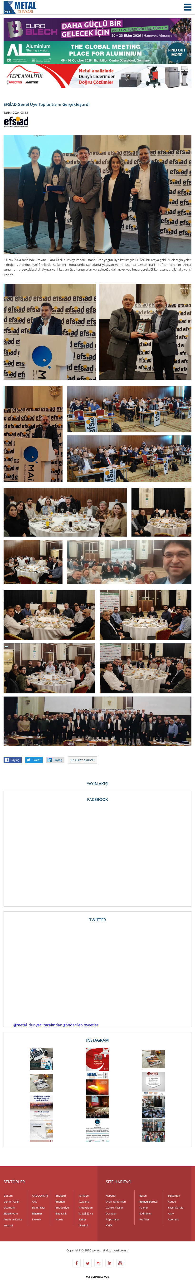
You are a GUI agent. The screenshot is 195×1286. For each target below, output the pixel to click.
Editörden (174, 1195)
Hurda (59, 1219)
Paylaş (15, 760)
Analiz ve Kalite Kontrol (13, 1220)
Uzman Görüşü (148, 1201)
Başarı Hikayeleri (145, 1196)
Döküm (8, 1195)
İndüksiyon (86, 1207)
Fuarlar (143, 1207)
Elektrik (36, 1219)
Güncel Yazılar (114, 1207)
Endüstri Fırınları (61, 1196)
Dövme (36, 1213)
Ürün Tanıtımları (116, 1201)
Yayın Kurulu (176, 1207)
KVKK (109, 1225)
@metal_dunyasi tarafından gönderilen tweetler (55, 1025)
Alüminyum (11, 1213)
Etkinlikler (145, 1213)
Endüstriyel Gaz (62, 1208)
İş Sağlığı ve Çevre (86, 1214)
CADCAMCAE (39, 1195)
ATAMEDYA (97, 1277)
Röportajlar (113, 1219)
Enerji (59, 1201)
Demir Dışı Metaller (38, 1208)
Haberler (111, 1195)
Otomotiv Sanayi (9, 1208)
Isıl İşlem (84, 1195)
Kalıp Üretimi (83, 1220)
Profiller (144, 1219)
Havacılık (61, 1213)
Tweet (36, 760)
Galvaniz (84, 1201)
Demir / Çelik (11, 1201)
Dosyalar (111, 1213)
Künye (172, 1201)
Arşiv (171, 1213)
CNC (34, 1201)
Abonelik (173, 1219)
